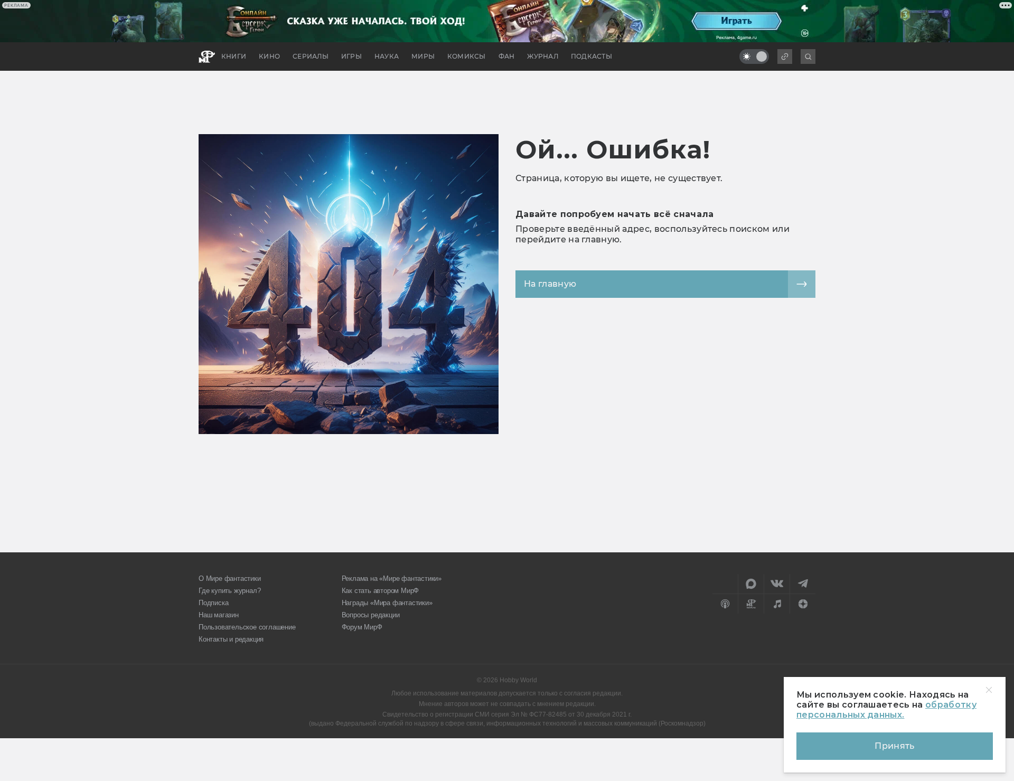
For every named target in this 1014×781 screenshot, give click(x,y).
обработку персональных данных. (886, 710)
